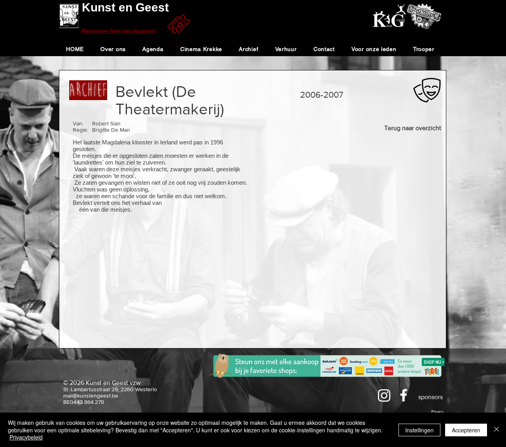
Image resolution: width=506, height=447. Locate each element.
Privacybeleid (26, 437)
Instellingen (419, 430)
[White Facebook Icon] (403, 395)
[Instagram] (384, 395)
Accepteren (466, 430)
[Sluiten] (496, 430)
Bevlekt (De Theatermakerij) (169, 100)
